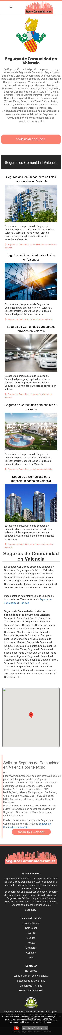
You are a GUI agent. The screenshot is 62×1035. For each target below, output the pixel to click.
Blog (31, 957)
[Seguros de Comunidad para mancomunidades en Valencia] (31, 502)
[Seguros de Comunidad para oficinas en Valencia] (31, 281)
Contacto (31, 952)
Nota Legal (31, 927)
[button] (31, 715)
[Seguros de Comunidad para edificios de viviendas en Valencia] (31, 203)
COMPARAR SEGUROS (30, 139)
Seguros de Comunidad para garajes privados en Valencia (31, 328)
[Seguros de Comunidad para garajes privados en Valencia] (31, 353)
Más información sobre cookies (35, 1028)
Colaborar (31, 947)
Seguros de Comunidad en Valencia (28, 601)
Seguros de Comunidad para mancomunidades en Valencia (31, 478)
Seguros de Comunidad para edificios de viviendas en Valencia (31, 179)
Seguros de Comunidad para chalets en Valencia (31, 406)
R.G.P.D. (31, 932)
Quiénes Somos (31, 923)
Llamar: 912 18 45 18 (31, 985)
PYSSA (31, 942)
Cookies (31, 937)
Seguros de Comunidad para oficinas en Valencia (31, 257)
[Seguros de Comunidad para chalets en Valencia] (31, 431)
